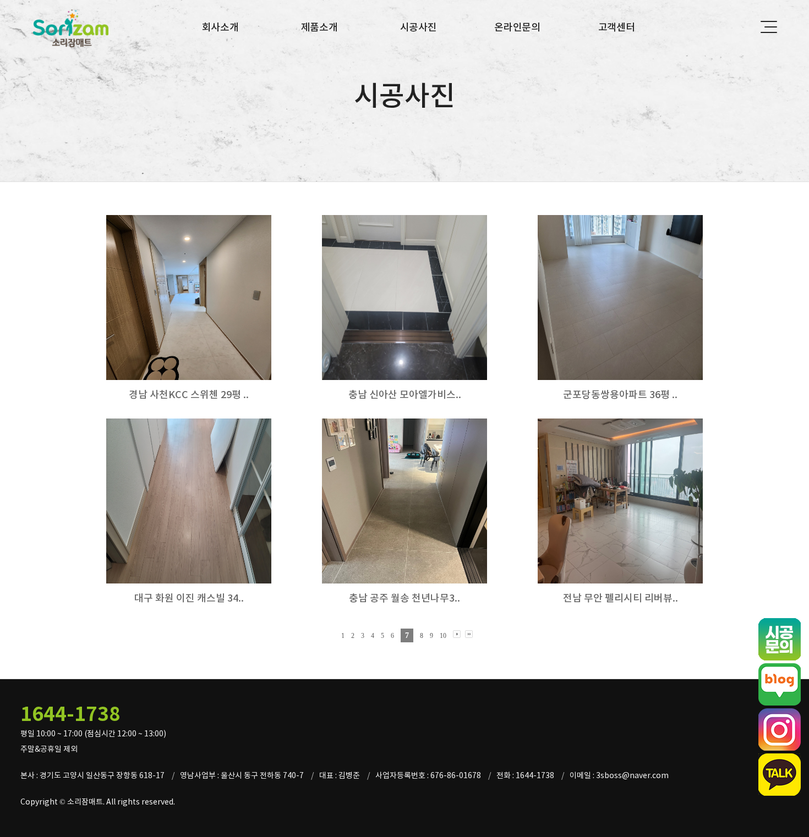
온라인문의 (517, 27)
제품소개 (319, 27)
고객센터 (616, 27)
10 (443, 636)
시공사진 (418, 27)
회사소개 (220, 27)
